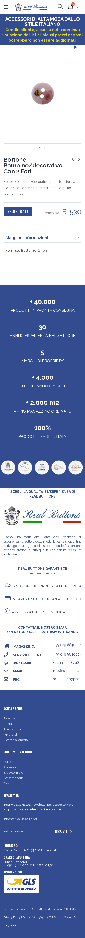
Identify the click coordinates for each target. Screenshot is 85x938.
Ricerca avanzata (16, 740)
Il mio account (14, 729)
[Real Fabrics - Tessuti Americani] (59, 474)
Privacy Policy (12, 917)
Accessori (10, 767)
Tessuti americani (16, 783)
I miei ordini (12, 734)
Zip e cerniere (13, 772)
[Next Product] (78, 159)
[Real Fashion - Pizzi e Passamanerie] (76, 474)
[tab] (42, 237)
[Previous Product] (73, 159)
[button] (75, 50)
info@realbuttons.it (67, 670)
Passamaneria (14, 778)
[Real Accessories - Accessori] (25, 474)
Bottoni (8, 762)
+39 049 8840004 (67, 645)
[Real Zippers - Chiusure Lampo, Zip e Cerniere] (42, 474)
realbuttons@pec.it (67, 679)
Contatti (9, 724)
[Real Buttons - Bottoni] (8, 474)
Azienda (9, 718)
